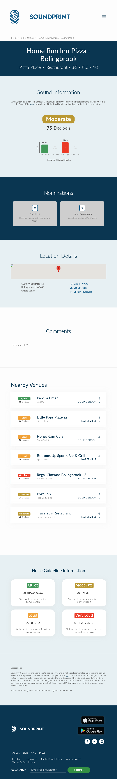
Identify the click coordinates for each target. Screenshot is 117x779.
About (16, 752)
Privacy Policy (73, 759)
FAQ (33, 752)
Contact (16, 759)
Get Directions (80, 288)
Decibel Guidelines (51, 759)
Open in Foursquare (83, 292)
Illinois (14, 38)
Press (42, 752)
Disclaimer (31, 759)
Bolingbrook (27, 38)
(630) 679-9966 (81, 284)
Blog (25, 752)
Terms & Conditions (23, 762)
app (32, 104)
